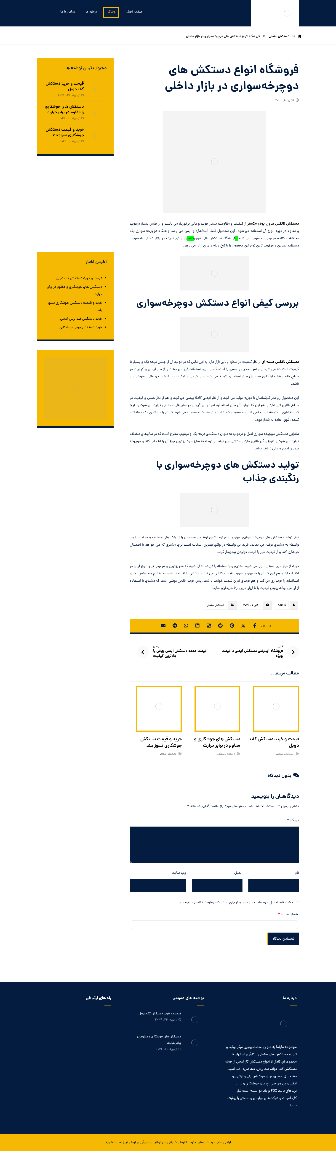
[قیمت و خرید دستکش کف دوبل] (97, 90)
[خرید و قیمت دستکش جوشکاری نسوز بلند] (97, 136)
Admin (282, 605)
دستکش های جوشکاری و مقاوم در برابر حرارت (64, 110)
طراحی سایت (223, 1142)
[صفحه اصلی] (300, 36)
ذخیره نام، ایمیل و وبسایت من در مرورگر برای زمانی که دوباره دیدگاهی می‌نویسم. (235, 902)
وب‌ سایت (178, 873)
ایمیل (238, 873)
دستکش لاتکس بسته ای (280, 362)
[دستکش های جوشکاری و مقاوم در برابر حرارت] (97, 113)
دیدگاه (293, 820)
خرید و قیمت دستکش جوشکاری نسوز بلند (65, 133)
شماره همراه (288, 914)
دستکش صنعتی (215, 605)
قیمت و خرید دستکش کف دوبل (65, 86)
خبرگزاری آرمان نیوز (136, 1142)
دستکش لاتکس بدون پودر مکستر (273, 224)
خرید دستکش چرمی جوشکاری (80, 327)
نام (297, 873)
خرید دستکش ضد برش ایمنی (81, 319)
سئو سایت (202, 1142)
